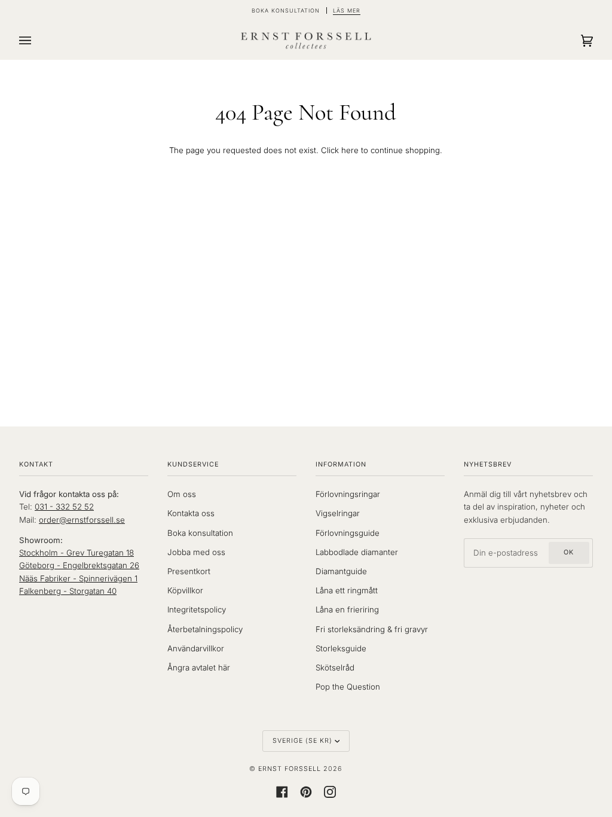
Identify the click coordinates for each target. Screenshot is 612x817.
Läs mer (346, 10)
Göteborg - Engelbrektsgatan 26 (79, 565)
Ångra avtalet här (198, 667)
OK (569, 552)
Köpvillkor (185, 590)
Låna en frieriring (347, 609)
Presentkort (188, 571)
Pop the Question (348, 686)
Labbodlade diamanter (357, 552)
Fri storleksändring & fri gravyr (372, 629)
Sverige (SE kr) (302, 741)
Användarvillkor (195, 648)
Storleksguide (341, 648)
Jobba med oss (196, 552)
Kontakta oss (191, 513)
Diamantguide (341, 571)
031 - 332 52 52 (64, 506)
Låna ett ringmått (347, 590)
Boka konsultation (200, 533)
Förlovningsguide (348, 533)
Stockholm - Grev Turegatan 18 (76, 552)
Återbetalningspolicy (205, 629)
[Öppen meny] (37, 41)
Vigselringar (338, 513)
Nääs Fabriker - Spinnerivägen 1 (78, 578)
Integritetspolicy (196, 609)
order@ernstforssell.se (82, 520)
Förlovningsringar (348, 494)
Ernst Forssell (289, 769)
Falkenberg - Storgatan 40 (68, 591)
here (350, 150)
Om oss (181, 494)
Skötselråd (335, 667)
